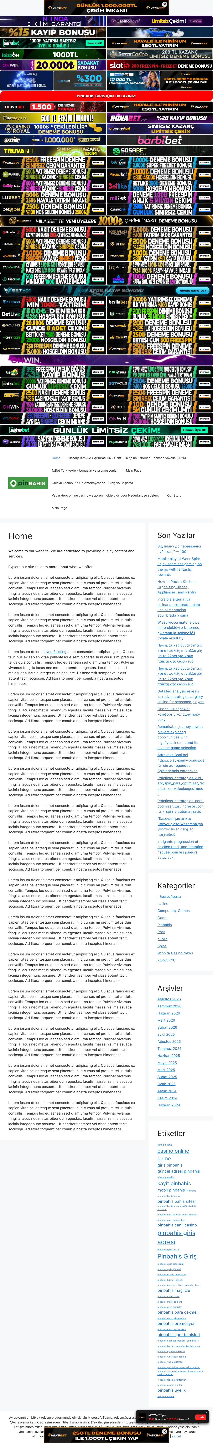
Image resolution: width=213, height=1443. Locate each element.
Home (56, 458)
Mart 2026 (166, 1020)
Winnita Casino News (175, 953)
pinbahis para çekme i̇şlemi (171, 1318)
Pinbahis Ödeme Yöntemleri (171, 1380)
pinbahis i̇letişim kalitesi (170, 1285)
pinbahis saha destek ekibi (171, 1329)
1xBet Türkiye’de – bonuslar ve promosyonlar (85, 470)
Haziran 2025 (168, 1056)
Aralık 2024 (167, 1091)
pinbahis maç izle (173, 1290)
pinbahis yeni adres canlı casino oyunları (178, 1367)
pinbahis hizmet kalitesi (170, 1280)
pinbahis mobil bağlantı (169, 1302)
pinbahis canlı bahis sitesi (171, 1220)
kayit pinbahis (174, 1183)
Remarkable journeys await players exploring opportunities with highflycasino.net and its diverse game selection (180, 737)
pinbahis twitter (165, 1346)
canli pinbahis (164, 1144)
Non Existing (56, 652)
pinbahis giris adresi (176, 1237)
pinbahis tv (193, 1340)
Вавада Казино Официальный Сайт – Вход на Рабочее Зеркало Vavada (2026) (127, 458)
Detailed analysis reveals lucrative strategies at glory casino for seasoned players (180, 696)
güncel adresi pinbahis (178, 1171)
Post (161, 932)
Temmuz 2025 (169, 1049)
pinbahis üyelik (171, 1390)
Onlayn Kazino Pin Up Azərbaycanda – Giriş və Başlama (92, 483)
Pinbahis (164, 925)
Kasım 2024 (167, 1098)
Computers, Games (173, 911)
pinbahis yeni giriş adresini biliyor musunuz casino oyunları (180, 1373)
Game (162, 918)
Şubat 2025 (167, 1077)
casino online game (173, 1155)
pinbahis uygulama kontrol (171, 1351)
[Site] (53, 162)
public (162, 939)
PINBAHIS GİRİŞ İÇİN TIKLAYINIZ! (106, 96)
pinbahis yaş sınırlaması (170, 1362)
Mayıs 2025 (167, 1063)
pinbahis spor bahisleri (178, 1334)
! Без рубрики (169, 896)
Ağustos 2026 (169, 999)
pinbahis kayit (192, 1285)
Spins (162, 946)
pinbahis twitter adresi (188, 1346)
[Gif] (106, 221)
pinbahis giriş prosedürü (170, 1264)
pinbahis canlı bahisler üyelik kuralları (177, 1214)
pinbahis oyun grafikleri (169, 1307)
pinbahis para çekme (177, 1312)
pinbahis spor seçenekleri (171, 1340)
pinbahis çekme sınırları (170, 1385)
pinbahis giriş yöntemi (169, 1269)
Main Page (133, 470)
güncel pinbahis (165, 1177)
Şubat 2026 (167, 1027)
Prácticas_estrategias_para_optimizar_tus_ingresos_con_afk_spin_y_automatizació (180, 806)
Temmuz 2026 (169, 1006)
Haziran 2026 (168, 1013)
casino (162, 904)
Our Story (174, 495)
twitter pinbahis (165, 1396)
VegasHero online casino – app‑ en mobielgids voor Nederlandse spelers (105, 495)
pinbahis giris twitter (168, 1249)
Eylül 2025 (166, 1034)
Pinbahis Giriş (177, 1256)
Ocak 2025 (166, 1084)
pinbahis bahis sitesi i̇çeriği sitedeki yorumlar (176, 1208)
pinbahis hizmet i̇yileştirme (171, 1274)
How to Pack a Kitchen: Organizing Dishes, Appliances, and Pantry (177, 587)
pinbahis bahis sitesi (176, 1201)
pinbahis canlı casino (177, 1225)
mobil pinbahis (171, 1190)
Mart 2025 (166, 1070)
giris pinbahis (170, 1165)
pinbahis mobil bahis (168, 1296)
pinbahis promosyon (176, 1323)
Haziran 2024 (168, 1105)
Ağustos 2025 (169, 1041)
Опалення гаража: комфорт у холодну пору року (178, 714)
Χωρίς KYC (166, 960)
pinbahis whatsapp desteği (172, 1356)
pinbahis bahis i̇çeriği (168, 1196)
